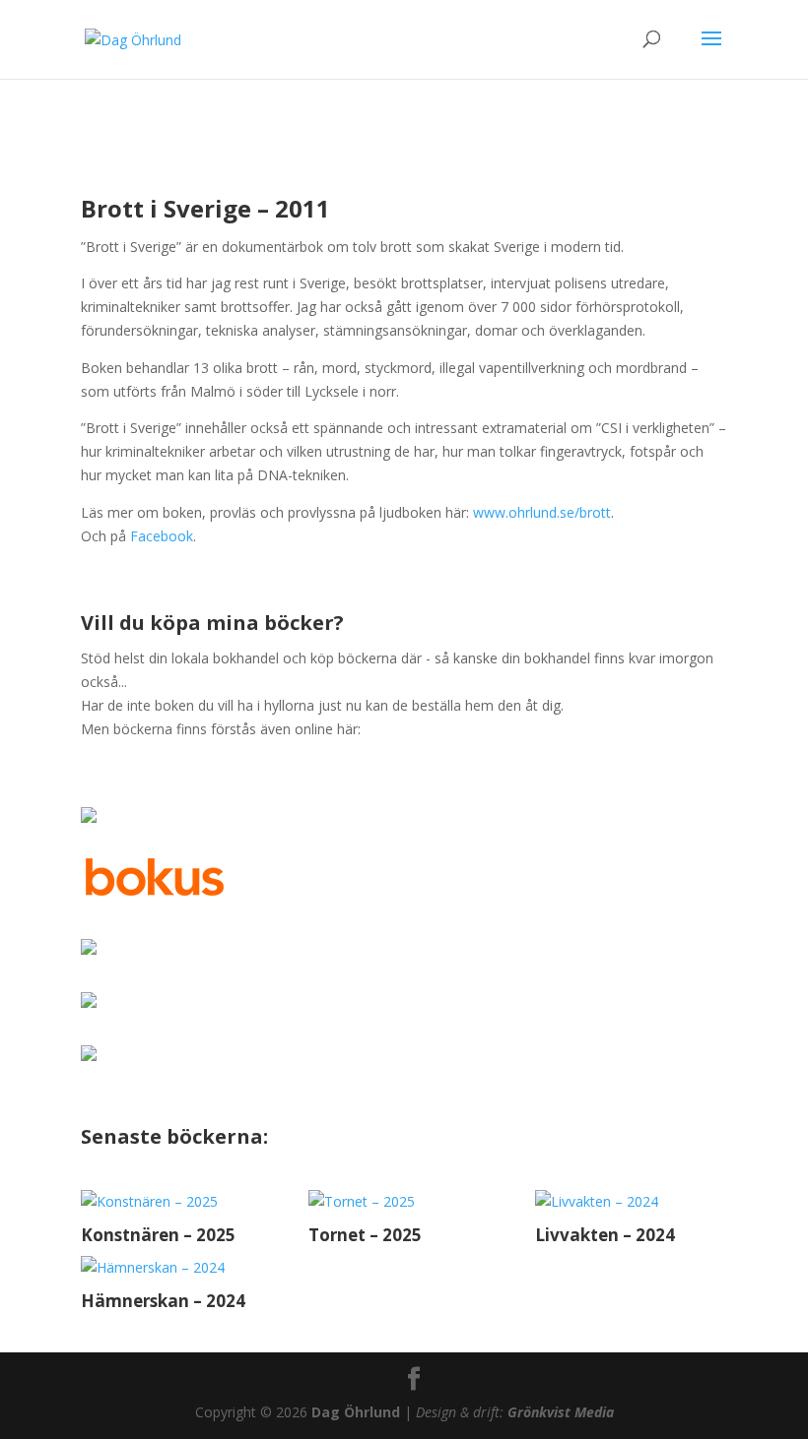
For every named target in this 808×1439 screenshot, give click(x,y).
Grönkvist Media (560, 1412)
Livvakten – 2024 (605, 1234)
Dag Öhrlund (355, 1412)
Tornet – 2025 (365, 1234)
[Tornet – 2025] (404, 1202)
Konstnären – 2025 (158, 1234)
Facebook (161, 536)
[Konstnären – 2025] (177, 1202)
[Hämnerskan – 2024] (177, 1268)
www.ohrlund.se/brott (542, 512)
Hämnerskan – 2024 (163, 1300)
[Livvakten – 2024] (631, 1202)
